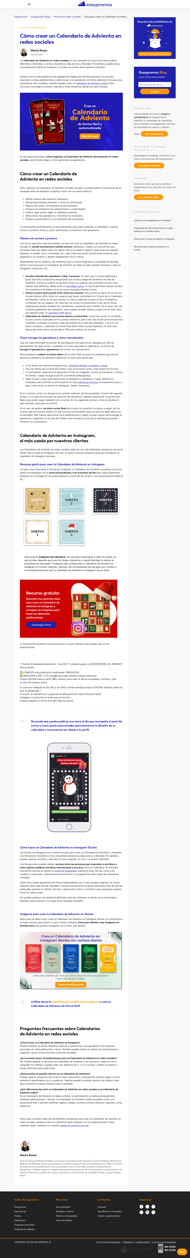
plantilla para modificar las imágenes (75, 1002)
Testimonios (19, 1220)
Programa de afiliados (24, 1229)
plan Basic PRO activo (59, 312)
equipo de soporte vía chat (74, 1125)
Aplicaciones (20, 1211)
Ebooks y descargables (66, 1216)
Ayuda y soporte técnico (109, 1216)
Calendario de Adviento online (92, 83)
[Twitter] (153, 1207)
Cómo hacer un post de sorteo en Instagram (154, 239)
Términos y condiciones (136, 1242)
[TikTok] (141, 1212)
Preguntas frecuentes (24, 1224)
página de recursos (88, 382)
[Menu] (29, 4)
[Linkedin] (147, 1212)
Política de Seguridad (164, 1242)
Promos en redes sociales (32, 27)
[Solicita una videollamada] (155, 38)
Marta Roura (28, 1155)
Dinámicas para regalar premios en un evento (151, 248)
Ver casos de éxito (148, 197)
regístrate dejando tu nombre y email (87, 365)
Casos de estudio (64, 1220)
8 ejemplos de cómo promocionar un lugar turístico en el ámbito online (153, 230)
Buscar (155, 91)
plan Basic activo (75, 286)
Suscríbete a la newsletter (110, 1211)
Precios (17, 1216)
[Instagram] (141, 1207)
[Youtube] (153, 1212)
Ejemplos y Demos (64, 1211)
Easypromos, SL (42, 1242)
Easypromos (20, 1207)
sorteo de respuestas (65, 870)
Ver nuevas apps (154, 133)
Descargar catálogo (149, 165)
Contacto (102, 1207)
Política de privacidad (108, 1242)
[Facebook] (147, 1207)
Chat (182, 1251)
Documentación (63, 1207)
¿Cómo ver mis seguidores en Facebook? (152, 220)
